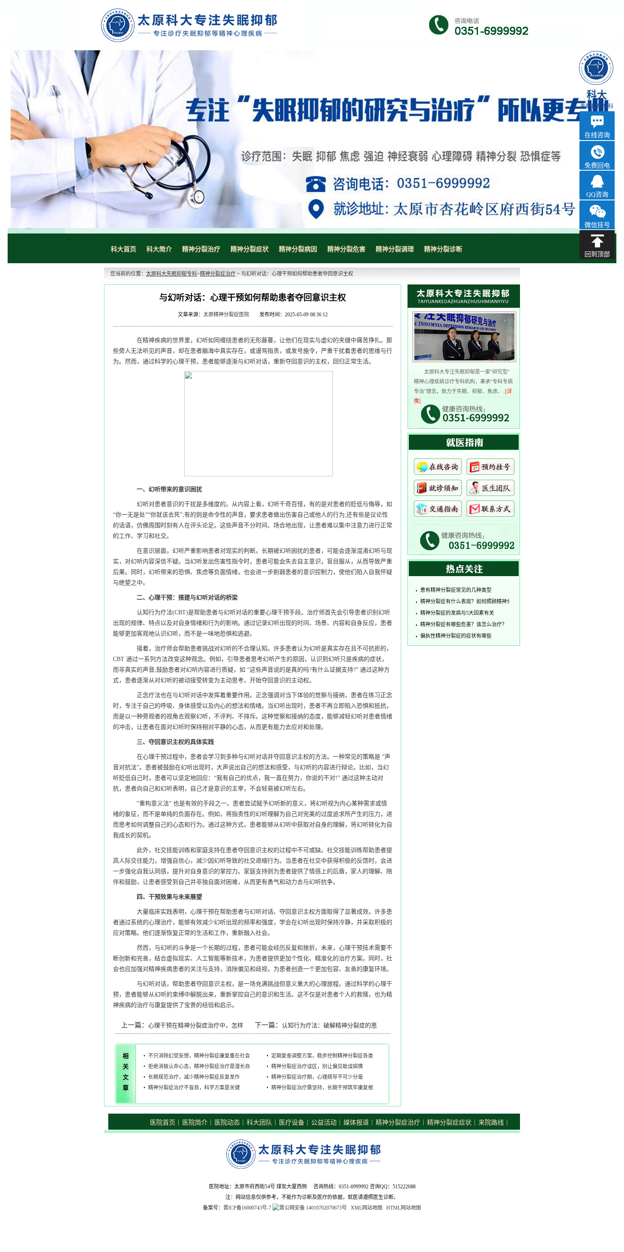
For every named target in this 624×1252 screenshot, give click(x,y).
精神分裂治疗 (201, 249)
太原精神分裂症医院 (226, 315)
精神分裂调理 (395, 249)
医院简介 (195, 1122)
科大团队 (259, 1122)
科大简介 (159, 249)
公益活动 (324, 1122)
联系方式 (490, 511)
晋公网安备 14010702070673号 (313, 1208)
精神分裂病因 (298, 249)
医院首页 (162, 1122)
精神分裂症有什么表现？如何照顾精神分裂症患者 (476, 602)
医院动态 (227, 1122)
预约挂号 (490, 469)
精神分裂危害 (346, 249)
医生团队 (490, 490)
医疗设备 (291, 1122)
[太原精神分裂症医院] (312, 139)
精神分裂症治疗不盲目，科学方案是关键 (194, 1088)
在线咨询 (438, 469)
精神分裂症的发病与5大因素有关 (457, 613)
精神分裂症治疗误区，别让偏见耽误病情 (317, 1066)
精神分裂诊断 (443, 249)
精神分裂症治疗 (218, 274)
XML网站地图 (366, 1208)
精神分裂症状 (249, 249)
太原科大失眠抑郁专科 (171, 274)
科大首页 (123, 249)
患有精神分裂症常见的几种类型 (456, 590)
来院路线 (491, 1122)
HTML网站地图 (403, 1208)
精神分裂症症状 (449, 1122)
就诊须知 (438, 490)
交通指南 (438, 511)
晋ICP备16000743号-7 (247, 1208)
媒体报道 (356, 1122)
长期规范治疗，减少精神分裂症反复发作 (194, 1077)
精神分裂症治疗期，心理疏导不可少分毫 (317, 1077)
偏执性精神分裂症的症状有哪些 (456, 636)
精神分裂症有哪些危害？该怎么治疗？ (463, 624)
